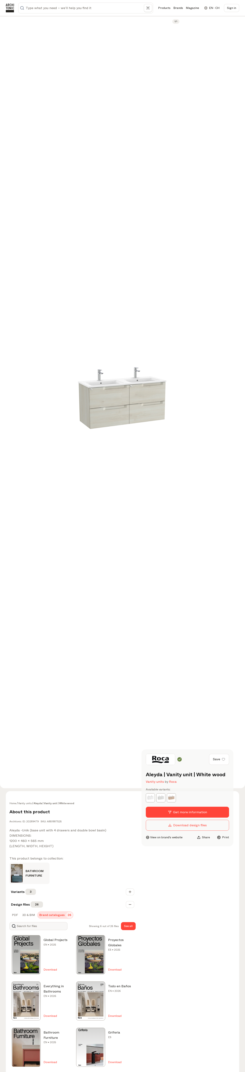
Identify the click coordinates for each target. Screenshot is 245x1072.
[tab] (14, 915)
